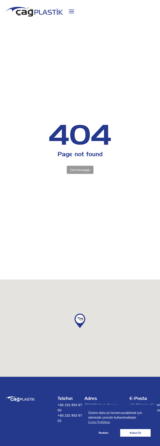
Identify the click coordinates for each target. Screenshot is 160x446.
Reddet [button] (103, 432)
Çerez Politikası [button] (99, 422)
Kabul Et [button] (135, 432)
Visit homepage (80, 170)
